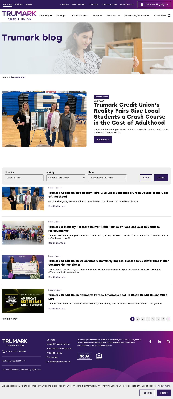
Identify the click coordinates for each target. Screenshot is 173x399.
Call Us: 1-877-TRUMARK (16, 351)
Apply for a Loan (127, 4)
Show (91, 172)
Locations (64, 4)
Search (161, 177)
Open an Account (109, 4)
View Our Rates (78, 4)
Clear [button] (146, 177)
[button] (45, 16)
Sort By (50, 172)
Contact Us (93, 4)
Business (19, 4)
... (159, 319)
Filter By (9, 172)
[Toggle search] (169, 15)
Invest (29, 4)
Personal (7, 4)
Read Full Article (56, 206)
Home (5, 77)
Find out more (163, 386)
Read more (103, 139)
